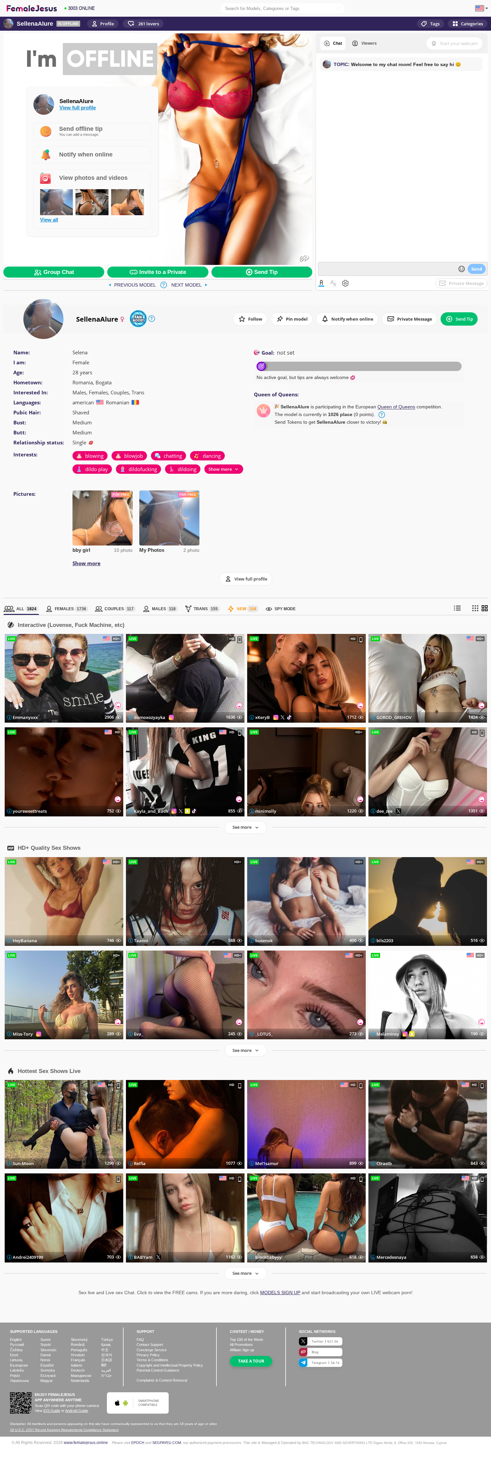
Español (46, 1365)
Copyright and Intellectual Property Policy (170, 1365)
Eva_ (138, 1034)
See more (242, 827)
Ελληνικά (47, 1376)
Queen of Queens (396, 406)
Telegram (325, 1362)
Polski (15, 1376)
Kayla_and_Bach (151, 811)
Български (19, 1365)
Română (78, 1345)
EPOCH (137, 1443)
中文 (105, 1350)
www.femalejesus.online (86, 1442)
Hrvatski (78, 1355)
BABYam (143, 1257)
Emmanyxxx (25, 717)
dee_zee (384, 811)
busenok (264, 941)
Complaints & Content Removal (162, 1380)
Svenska (47, 1370)
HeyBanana (25, 941)
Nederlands (80, 1381)
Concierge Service (152, 1350)
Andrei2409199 (28, 1257)
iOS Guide (51, 1411)
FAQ (140, 1340)
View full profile (77, 107)
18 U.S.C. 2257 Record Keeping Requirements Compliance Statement (64, 1430)
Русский (17, 1345)
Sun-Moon (23, 1163)
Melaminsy (387, 1034)
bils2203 (384, 941)
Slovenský (79, 1340)
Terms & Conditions (152, 1360)
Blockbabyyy (268, 1257)
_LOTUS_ (264, 1034)
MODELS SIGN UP (280, 1292)
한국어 (106, 1355)
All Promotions (241, 1345)
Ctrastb (384, 1163)
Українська (19, 1381)
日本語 (106, 1360)
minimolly (265, 811)
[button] (143, 23)
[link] (132, 285)
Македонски (81, 1376)
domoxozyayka (149, 717)
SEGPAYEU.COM (166, 1443)
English (16, 1340)
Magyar (46, 1381)
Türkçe (107, 1340)
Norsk (45, 1360)
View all (49, 220)
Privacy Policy (148, 1355)
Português (79, 1350)
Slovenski (48, 1350)
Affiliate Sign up (242, 1350)
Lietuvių (16, 1360)
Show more (86, 563)
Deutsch (78, 1370)
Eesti (14, 1355)
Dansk (45, 1355)
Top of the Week (246, 1340)
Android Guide (76, 1411)
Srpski (45, 1345)
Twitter (325, 1341)
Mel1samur (267, 1163)
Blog (315, 1352)
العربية (106, 1370)
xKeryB (262, 717)
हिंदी (103, 1365)
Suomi (45, 1340)
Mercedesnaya (391, 1257)
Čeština (16, 1350)
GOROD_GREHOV (394, 717)
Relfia (140, 1163)
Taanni (141, 941)
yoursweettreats (30, 811)
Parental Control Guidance (158, 1370)
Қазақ (106, 1345)
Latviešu (17, 1370)
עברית (106, 1376)
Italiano (76, 1365)
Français (78, 1360)
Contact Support (150, 1345)
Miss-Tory (23, 1034)
